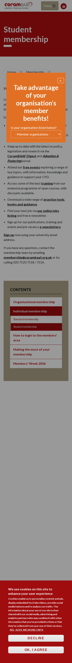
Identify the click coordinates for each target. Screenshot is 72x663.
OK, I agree (36, 650)
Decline (36, 638)
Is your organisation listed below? (34, 127)
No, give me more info (26, 629)
